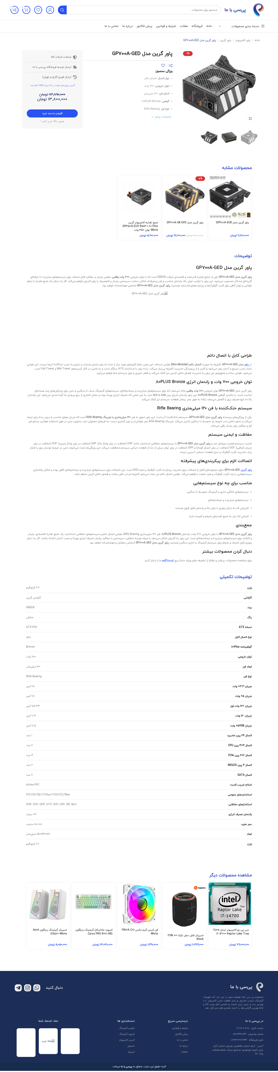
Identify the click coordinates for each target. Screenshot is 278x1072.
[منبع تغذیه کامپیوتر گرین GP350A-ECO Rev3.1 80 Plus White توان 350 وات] (139, 197)
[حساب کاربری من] (50, 10)
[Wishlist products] (38, 10)
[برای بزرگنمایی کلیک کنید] (250, 118)
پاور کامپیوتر (242, 40)
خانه (257, 40)
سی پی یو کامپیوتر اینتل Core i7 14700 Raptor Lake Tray (231, 932)
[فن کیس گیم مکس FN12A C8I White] (139, 904)
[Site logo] (258, 9)
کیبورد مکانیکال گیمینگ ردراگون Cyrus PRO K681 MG (94, 932)
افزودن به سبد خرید (52, 113)
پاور (246, 364)
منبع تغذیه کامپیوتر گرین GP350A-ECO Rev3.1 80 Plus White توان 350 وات (140, 226)
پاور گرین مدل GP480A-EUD (232, 222)
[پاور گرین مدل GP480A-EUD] (230, 197)
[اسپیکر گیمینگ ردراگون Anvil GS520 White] (48, 904)
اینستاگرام (168, 560)
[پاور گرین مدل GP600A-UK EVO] (184, 197)
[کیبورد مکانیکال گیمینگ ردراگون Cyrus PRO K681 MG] (93, 904)
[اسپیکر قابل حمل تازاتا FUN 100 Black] (184, 906)
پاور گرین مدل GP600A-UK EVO (185, 222)
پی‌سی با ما (235, 10)
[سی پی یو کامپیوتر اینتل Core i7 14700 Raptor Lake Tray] (230, 904)
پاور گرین (225, 40)
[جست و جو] (62, 10)
